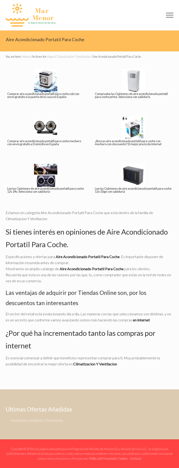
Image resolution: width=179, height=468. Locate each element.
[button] (169, 15)
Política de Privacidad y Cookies (108, 458)
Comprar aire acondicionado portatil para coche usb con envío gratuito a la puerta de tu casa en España (43, 95)
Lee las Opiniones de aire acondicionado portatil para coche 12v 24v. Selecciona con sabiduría (45, 190)
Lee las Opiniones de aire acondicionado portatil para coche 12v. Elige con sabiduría (133, 190)
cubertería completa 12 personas (36, 420)
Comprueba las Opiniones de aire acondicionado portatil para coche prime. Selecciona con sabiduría (131, 95)
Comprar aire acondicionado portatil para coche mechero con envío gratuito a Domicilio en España (44, 142)
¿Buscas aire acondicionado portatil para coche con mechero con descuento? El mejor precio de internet (128, 142)
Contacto (135, 458)
